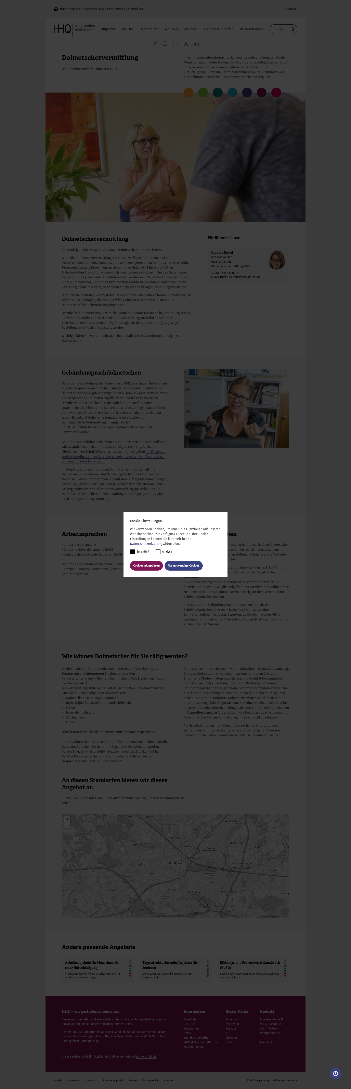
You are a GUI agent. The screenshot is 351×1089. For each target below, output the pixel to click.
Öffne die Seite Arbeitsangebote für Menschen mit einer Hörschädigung (98, 970)
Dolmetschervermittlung (129, 8)
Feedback (266, 1042)
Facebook (232, 1019)
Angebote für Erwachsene (98, 8)
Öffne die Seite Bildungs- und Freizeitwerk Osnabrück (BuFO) (253, 970)
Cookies (168, 1080)
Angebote (75, 8)
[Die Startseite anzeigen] (56, 8)
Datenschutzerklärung (146, 544)
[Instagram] (164, 43)
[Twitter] (186, 43)
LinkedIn (231, 1037)
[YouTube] (175, 43)
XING (229, 1042)
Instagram (232, 1024)
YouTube (231, 1028)
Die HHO (128, 29)
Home (63, 8)
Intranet (132, 1080)
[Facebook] (154, 43)
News (187, 1033)
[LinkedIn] (196, 43)
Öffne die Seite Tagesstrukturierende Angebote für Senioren (175, 970)
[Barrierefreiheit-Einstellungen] (335, 1073)
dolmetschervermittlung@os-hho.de (239, 277)
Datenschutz (91, 1080)
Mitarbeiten (149, 29)
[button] (67, 819)
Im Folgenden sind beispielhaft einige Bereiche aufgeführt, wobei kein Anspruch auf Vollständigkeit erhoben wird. (114, 456)
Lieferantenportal (113, 1080)
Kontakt (190, 29)
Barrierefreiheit (251, 29)
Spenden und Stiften (218, 29)
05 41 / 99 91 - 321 (230, 273)
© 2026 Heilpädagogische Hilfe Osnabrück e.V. (271, 1080)
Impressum (73, 1080)
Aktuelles (172, 29)
